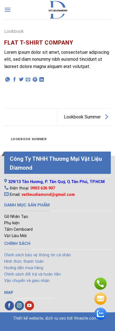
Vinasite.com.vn (88, 318)
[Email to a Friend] (28, 79)
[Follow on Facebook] (9, 305)
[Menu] (7, 9)
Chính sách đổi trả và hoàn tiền (32, 274)
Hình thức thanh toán (24, 261)
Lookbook (14, 31)
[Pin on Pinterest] (35, 79)
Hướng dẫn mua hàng (23, 268)
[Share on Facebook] (14, 79)
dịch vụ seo (55, 318)
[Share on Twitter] (21, 79)
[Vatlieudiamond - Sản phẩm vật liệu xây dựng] (57, 10)
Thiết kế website (28, 318)
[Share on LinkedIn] (41, 79)
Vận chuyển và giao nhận (27, 280)
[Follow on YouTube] (29, 305)
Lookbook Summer (83, 117)
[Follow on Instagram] (19, 305)
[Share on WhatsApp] (7, 79)
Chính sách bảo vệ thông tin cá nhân (37, 255)
